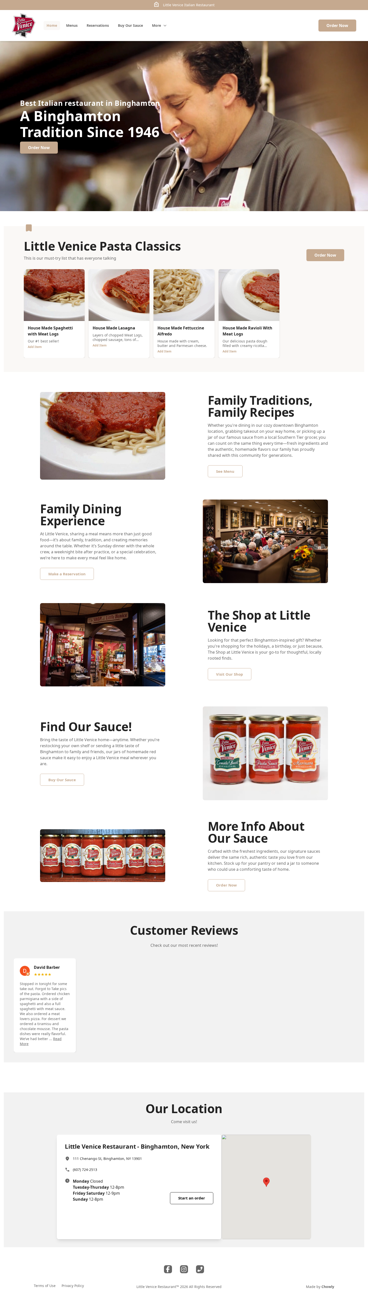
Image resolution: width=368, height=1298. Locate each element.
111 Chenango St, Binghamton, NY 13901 (107, 1158)
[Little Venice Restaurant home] (24, 25)
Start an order (191, 1197)
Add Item (35, 347)
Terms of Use (45, 1285)
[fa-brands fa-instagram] (184, 1269)
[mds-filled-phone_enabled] (200, 1269)
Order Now (337, 25)
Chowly (327, 1286)
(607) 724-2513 (85, 1169)
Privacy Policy (73, 1285)
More (156, 25)
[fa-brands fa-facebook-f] (168, 1269)
